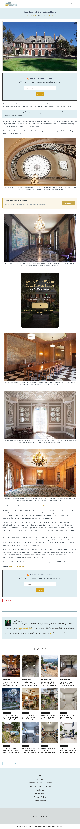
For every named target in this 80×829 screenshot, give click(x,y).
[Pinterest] (41, 817)
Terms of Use (40, 793)
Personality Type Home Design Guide (25, 628)
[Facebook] (39, 817)
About (40, 775)
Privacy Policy (40, 797)
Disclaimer (40, 790)
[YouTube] (43, 817)
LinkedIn (52, 633)
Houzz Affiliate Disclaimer (40, 786)
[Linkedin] (34, 817)
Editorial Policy (40, 801)
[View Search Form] (74, 4)
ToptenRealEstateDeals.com (40, 506)
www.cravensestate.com (17, 566)
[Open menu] (71, 4)
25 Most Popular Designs (27, 632)
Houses (51, 15)
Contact (40, 779)
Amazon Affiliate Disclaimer (40, 783)
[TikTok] (46, 817)
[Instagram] (36, 817)
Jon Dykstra (32, 15)
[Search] (76, 763)
